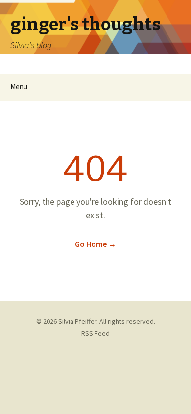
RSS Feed (95, 333)
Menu (18, 86)
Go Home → (95, 244)
